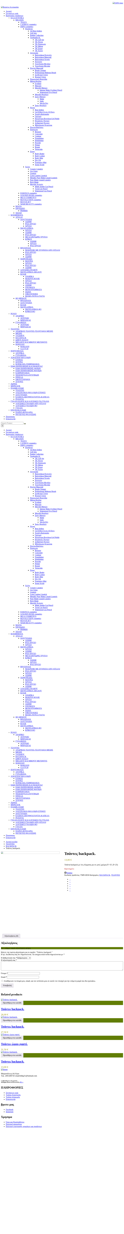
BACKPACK (21, 756)
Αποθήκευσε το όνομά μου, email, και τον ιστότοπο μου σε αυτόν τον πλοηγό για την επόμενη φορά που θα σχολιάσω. (50, 981)
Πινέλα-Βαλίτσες (36, 546)
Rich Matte (34, 601)
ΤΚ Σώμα (39, 467)
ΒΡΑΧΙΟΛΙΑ (25, 667)
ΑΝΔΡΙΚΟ (20, 735)
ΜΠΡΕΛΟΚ (15, 805)
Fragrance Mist (40, 581)
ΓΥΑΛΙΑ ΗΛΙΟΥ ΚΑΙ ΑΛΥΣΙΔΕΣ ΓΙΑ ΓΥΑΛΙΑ (30, 820)
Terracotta (39, 568)
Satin (42, 520)
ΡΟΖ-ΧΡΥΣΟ (30, 643)
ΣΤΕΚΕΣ (19, 778)
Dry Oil (38, 579)
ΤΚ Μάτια (39, 465)
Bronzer (38, 550)
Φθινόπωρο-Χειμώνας (43, 544)
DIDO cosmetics (26, 445)
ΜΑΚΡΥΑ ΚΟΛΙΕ (32, 697)
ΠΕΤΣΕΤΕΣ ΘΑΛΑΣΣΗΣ (26, 833)
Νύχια (32, 526)
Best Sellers (39, 529)
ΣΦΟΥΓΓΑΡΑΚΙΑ (23, 798)
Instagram (9, 1112)
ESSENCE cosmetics (28, 612)
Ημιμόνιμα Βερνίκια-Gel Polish (47, 537)
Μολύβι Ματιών (41, 507)
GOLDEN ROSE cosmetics (31, 614)
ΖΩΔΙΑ (28, 710)
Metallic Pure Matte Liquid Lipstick (43, 597)
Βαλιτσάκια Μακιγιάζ (43, 476)
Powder (38, 561)
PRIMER (24, 629)
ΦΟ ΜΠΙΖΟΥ (21, 717)
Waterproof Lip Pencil (43, 610)
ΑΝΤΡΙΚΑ (20, 772)
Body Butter (39, 572)
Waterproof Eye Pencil (48, 511)
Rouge (37, 566)
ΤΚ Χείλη (39, 469)
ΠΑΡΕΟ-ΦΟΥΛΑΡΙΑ (24, 831)
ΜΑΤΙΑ (19, 625)
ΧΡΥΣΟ (28, 645)
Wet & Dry (44, 522)
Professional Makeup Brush (45, 491)
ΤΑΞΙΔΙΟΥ (20, 754)
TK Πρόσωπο (40, 463)
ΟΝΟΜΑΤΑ (30, 706)
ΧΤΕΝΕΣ (19, 800)
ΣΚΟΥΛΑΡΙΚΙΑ (26, 647)
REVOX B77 (25, 621)
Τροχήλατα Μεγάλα (42, 483)
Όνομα (4, 973)
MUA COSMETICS (28, 616)
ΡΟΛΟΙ (13, 732)
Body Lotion (40, 575)
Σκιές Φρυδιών (40, 524)
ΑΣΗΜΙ (28, 640)
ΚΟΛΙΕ (23, 693)
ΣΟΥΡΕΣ (19, 781)
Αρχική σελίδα (11, 842)
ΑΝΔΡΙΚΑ (29, 695)
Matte (42, 518)
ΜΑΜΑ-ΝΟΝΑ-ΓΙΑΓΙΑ (35, 715)
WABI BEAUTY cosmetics (31, 623)
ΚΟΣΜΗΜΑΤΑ (17, 634)
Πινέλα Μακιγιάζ (36, 487)
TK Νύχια (39, 461)
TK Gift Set (39, 458)
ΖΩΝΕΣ (14, 802)
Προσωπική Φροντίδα (38, 498)
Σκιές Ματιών (40, 515)
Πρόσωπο (34, 548)
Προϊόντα (29, 448)
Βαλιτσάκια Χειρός (42, 478)
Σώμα (32, 570)
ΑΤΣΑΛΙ (19, 636)
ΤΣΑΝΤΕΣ (15, 748)
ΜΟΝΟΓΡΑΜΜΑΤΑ (33, 708)
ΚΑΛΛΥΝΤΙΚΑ (17, 437)
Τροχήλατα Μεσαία (42, 485)
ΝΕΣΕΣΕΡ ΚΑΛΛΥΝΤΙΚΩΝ (27, 794)
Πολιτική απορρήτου (14, 1124)
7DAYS (23, 441)
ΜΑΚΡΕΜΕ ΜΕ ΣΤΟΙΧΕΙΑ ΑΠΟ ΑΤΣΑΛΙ (42, 669)
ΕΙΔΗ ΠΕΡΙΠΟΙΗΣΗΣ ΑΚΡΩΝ (28, 787)
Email (4, 977)
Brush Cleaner (40, 489)
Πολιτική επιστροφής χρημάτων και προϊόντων (24, 1126)
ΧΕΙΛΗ (19, 632)
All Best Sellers (36, 450)
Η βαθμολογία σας (9, 958)
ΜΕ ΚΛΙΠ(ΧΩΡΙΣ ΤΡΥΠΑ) (36, 656)
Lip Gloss (34, 590)
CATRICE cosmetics (28, 443)
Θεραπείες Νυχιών (42, 540)
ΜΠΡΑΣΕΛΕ (25, 739)
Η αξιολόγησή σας (9, 960)
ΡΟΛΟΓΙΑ (20, 818)
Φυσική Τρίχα (40, 496)
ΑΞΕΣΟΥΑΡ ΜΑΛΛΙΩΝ (21, 776)
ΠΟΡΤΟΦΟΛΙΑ (17, 770)
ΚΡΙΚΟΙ (28, 658)
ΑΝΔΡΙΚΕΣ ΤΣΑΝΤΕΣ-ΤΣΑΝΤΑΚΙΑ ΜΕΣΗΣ (34, 750)
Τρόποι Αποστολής (13, 1095)
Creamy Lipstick (36, 588)
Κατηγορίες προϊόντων (14, 16)
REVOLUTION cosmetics (30, 618)
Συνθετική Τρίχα (41, 494)
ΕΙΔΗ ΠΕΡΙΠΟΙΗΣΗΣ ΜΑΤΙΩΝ (29, 789)
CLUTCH (24, 767)
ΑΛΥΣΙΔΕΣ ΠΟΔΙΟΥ (29, 689)
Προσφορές (10, 417)
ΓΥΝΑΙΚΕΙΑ (21, 741)
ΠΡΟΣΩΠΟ (20, 627)
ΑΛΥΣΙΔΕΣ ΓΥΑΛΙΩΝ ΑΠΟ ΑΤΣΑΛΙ (31, 822)
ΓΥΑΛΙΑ (19, 827)
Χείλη (27, 586)
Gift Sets (33, 452)
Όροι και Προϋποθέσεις (15, 1122)
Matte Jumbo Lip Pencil (44, 605)
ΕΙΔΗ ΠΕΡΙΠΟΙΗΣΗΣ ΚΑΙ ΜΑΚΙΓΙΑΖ (27, 785)
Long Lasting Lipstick (38, 594)
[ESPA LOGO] (118, 3)
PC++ (21, 1082)
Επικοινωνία (10, 419)
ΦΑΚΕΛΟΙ (20, 763)
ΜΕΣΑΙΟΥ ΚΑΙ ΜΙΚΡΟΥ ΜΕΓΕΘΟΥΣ (31, 761)
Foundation (39, 557)
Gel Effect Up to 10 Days (44, 531)
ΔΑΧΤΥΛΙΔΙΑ (26, 638)
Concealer (39, 553)
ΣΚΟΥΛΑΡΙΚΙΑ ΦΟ (33, 728)
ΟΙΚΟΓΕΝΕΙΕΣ (31, 713)
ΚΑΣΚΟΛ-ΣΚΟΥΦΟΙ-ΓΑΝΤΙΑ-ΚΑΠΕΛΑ (32, 816)
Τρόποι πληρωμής (13, 1097)
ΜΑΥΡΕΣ (29, 680)
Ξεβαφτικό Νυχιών (42, 542)
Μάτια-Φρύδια (35, 500)
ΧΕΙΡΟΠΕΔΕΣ (26, 678)
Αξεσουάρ (34, 472)
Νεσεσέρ (38, 480)
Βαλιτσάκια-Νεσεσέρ (43, 474)
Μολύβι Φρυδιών (41, 513)
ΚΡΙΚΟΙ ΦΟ (30, 730)
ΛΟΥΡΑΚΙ (24, 737)
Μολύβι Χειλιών (36, 603)
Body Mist (39, 577)
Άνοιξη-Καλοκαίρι (42, 533)
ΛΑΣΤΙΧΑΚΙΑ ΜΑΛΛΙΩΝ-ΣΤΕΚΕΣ (31, 811)
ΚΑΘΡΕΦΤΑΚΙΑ (23, 792)
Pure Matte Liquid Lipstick (40, 599)
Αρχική (9, 11)
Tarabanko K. (35, 456)
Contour (38, 555)
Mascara (38, 504)
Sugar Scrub (39, 583)
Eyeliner (38, 502)
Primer (37, 564)
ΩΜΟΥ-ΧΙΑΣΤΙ (22, 759)
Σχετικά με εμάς (12, 13)
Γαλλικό (38, 535)
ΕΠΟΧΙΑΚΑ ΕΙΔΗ (18, 829)
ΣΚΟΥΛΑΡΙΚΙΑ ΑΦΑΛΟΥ (31, 691)
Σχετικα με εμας (12, 1093)
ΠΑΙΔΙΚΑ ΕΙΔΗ (17, 807)
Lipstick (33, 592)
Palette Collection (36, 454)
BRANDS (20, 439)
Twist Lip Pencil (41, 607)
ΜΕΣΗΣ (19, 752)
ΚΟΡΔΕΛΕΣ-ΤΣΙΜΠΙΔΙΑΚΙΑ (27, 783)
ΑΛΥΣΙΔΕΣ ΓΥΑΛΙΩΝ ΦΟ (26, 824)
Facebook (9, 1109)
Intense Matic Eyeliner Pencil (51, 509)
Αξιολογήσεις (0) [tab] (11, 936)
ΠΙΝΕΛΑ (19, 796)
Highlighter (39, 559)
